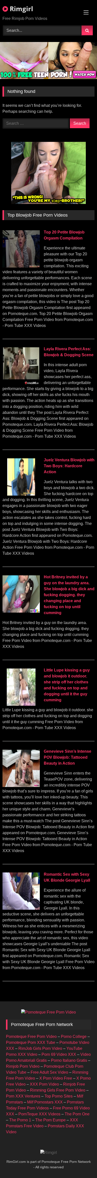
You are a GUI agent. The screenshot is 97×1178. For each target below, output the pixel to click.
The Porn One (77, 1114)
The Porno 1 (20, 1120)
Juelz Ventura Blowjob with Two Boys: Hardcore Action (69, 466)
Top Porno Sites (59, 1096)
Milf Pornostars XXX (45, 1102)
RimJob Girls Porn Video (40, 1048)
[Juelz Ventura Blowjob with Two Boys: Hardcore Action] (21, 494)
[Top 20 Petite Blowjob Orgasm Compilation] (21, 266)
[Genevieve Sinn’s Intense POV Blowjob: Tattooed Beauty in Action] (21, 786)
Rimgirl (20, 8)
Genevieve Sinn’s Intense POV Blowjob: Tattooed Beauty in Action (67, 757)
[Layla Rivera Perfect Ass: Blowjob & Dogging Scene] (21, 383)
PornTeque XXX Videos (39, 1114)
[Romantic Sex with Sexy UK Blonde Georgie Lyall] (21, 908)
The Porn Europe (50, 1120)
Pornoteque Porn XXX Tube (30, 1042)
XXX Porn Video (44, 1084)
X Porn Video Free (55, 1078)
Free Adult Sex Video (49, 1072)
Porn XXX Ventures (23, 1096)
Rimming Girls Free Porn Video (57, 1090)
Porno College (74, 1036)
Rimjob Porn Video (23, 1066)
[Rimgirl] (48, 1153)
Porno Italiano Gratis (69, 1060)
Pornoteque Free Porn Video (31, 1036)
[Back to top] (81, 1163)
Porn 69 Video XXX (59, 1054)
